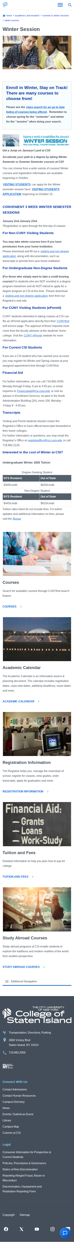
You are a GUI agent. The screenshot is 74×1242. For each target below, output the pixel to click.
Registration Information (23, 791)
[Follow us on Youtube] (36, 1229)
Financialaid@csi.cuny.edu (33, 391)
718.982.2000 (17, 1052)
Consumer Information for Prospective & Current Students (27, 1154)
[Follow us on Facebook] (6, 1229)
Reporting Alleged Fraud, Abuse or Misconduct (24, 1178)
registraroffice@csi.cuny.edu (45, 440)
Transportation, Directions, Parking (30, 1032)
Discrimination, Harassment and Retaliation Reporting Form (22, 1189)
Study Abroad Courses (21, 966)
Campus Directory (14, 1101)
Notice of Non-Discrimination (20, 1169)
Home (9, 15)
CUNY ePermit (33, 335)
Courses (10, 606)
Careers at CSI (12, 1132)
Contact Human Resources (19, 1095)
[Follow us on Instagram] (52, 1229)
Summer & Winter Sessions (56, 15)
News (6, 1108)
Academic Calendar (18, 701)
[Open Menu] (60, 5)
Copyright (8, 1214)
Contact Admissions (15, 1089)
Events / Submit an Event (18, 1114)
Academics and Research (27, 15)
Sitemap (25, 1214)
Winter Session (12, 20)
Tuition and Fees (15, 876)
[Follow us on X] (21, 1229)
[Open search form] (69, 5)
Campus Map (11, 1126)
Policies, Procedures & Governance (24, 1163)
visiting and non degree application (26, 295)
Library (7, 1120)
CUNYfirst (63, 321)
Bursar (17, 518)
